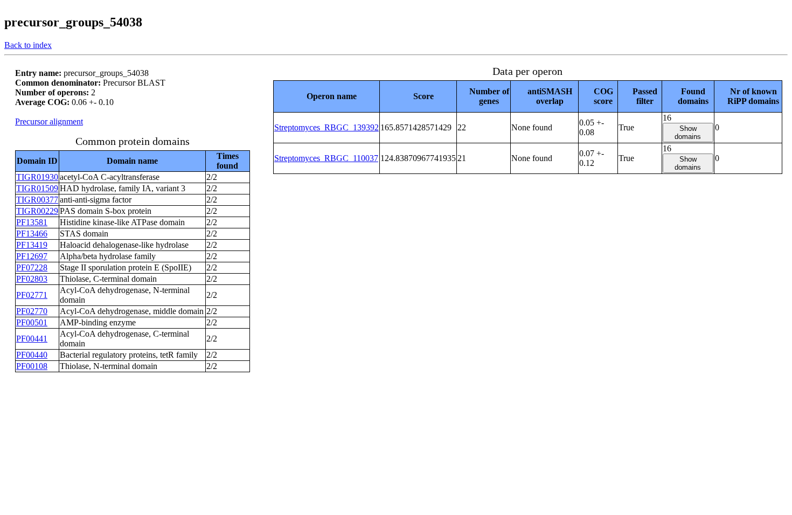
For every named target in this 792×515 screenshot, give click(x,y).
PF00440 (31, 354)
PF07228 (31, 267)
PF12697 (31, 256)
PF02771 (31, 295)
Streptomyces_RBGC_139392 (326, 127)
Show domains (688, 132)
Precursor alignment (49, 121)
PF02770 (31, 311)
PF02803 (31, 278)
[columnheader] (326, 96)
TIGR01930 (37, 177)
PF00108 (31, 366)
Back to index (28, 45)
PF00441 (31, 338)
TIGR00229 (37, 210)
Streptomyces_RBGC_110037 (326, 158)
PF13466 (31, 233)
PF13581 (31, 222)
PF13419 (31, 244)
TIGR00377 (37, 199)
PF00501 (31, 322)
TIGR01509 (37, 188)
